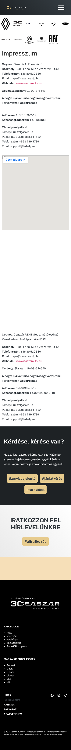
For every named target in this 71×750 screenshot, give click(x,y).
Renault (11, 665)
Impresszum (12, 699)
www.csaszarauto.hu (28, 83)
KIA (9, 682)
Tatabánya (12, 639)
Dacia (10, 668)
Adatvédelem (13, 714)
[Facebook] (52, 695)
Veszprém (12, 636)
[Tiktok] (65, 695)
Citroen (10, 675)
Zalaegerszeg (14, 643)
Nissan (10, 672)
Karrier (9, 704)
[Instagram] (58, 695)
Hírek (7, 695)
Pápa (9, 632)
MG (9, 679)
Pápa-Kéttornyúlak (17, 646)
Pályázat (10, 709)
